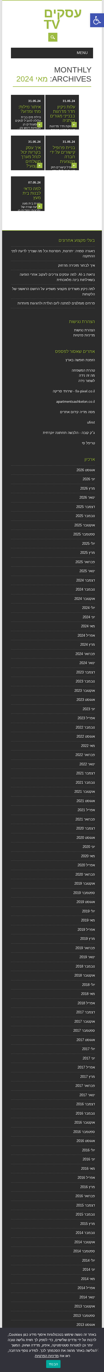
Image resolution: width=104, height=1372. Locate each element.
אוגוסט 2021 (86, 801)
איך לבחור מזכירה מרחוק (76, 265)
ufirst (91, 422)
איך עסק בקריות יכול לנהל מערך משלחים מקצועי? (31, 156)
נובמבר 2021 (85, 783)
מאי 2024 (88, 626)
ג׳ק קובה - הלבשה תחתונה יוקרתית (69, 433)
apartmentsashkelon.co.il (75, 402)
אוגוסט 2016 (86, 1141)
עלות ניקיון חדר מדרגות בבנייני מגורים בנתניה (62, 114)
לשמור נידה (86, 381)
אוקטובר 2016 (84, 1123)
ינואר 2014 (87, 1297)
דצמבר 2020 (85, 828)
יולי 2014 (88, 1261)
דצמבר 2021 (85, 773)
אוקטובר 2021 (84, 792)
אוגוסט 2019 (86, 902)
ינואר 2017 (87, 1095)
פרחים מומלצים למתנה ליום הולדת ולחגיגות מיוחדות (56, 303)
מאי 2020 (88, 856)
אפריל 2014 (86, 1288)
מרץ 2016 (87, 1187)
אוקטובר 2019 (84, 884)
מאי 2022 (88, 746)
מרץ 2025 (87, 553)
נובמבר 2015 (85, 1214)
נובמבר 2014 (85, 1233)
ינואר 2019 (87, 957)
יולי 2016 (88, 1150)
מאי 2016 (88, 1169)
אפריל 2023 (86, 718)
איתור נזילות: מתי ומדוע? (29, 109)
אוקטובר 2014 (84, 1242)
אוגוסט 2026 (86, 470)
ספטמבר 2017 (84, 1031)
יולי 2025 (88, 544)
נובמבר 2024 (85, 589)
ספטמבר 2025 (84, 534)
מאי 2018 (88, 994)
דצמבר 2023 (85, 672)
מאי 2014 (88, 1279)
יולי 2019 (88, 911)
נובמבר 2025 (85, 516)
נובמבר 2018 (85, 966)
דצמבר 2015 (85, 1205)
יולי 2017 (88, 1049)
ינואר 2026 (87, 498)
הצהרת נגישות (84, 330)
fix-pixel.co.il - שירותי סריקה (74, 391)
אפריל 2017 (86, 1067)
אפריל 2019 (86, 930)
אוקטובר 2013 (84, 1306)
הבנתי (53, 1364)
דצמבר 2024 (85, 580)
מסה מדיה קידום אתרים (77, 412)
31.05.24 (34, 101)
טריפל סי (88, 443)
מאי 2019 (88, 920)
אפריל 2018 (86, 1003)
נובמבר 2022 (85, 727)
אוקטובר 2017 (84, 1022)
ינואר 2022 (87, 764)
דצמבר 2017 (85, 1012)
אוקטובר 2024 (84, 599)
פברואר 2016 (85, 1196)
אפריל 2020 (86, 865)
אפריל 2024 (86, 636)
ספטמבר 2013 (84, 1316)
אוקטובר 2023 (84, 691)
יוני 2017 (89, 1058)
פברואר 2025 (85, 562)
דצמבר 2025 (85, 507)
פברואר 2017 (85, 1086)
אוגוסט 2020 (86, 838)
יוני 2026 (89, 479)
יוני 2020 (89, 847)
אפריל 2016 (86, 1178)
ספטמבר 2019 (84, 893)
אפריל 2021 (86, 810)
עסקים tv (63, 18)
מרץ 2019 (87, 939)
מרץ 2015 (87, 1224)
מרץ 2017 (87, 1077)
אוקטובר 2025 (84, 525)
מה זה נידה (87, 375)
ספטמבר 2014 (84, 1251)
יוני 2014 (89, 1270)
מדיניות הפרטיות (47, 1356)
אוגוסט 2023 (86, 700)
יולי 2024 (88, 608)
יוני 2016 (89, 1159)
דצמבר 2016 (85, 1104)
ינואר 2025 (87, 571)
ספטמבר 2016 (84, 1132)
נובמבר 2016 (85, 1113)
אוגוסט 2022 (86, 736)
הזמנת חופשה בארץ (80, 360)
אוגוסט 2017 (86, 1040)
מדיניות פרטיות (84, 335)
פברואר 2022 (85, 755)
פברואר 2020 (85, 874)
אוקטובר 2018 (84, 975)
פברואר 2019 (85, 948)
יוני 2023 (89, 709)
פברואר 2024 (85, 654)
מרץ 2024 (87, 645)
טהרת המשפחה (83, 370)
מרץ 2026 (87, 488)
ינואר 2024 (87, 663)
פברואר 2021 (85, 819)
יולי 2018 (88, 985)
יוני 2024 (89, 617)
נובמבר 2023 (85, 681)
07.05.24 (34, 182)
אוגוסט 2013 (86, 1325)
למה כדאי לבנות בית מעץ (32, 193)
